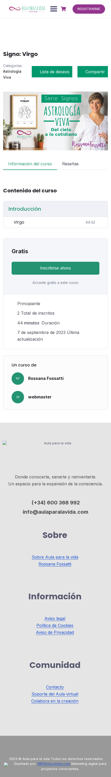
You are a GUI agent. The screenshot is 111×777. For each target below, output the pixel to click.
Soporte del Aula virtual (54, 694)
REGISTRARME (88, 9)
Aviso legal (54, 618)
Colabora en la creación (54, 701)
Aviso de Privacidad (55, 632)
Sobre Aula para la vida (55, 557)
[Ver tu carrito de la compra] (64, 8)
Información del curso (30, 163)
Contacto (55, 687)
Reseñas (70, 163)
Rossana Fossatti (46, 378)
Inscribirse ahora (55, 268)
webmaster (40, 396)
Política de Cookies (54, 625)
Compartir (95, 71)
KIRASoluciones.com (53, 764)
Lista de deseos (54, 71)
